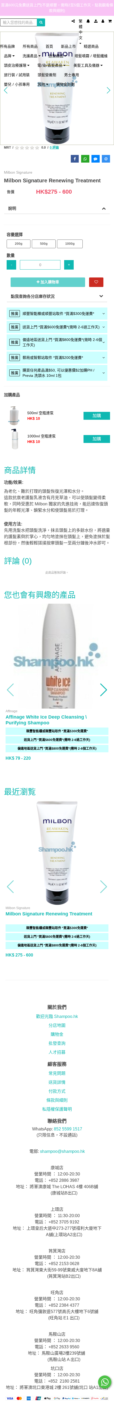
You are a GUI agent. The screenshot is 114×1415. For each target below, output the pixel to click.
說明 (12, 208)
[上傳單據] (96, 21)
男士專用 (71, 74)
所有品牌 (7, 46)
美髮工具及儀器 (86, 65)
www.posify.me (57, 1409)
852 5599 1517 (68, 1129)
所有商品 (30, 46)
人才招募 (57, 1052)
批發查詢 (57, 1043)
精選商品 (91, 46)
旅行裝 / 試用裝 (17, 74)
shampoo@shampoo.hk (62, 1151)
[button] (10, 689)
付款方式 (57, 1091)
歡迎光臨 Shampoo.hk (57, 1016)
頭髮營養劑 (47, 74)
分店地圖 (57, 1025)
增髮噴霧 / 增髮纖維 (91, 55)
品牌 (8, 55)
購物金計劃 (65, 84)
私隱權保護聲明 (57, 1109)
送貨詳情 (57, 1082)
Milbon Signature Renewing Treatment (49, 913)
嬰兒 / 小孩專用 (17, 84)
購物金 (57, 1034)
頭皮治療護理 (15, 65)
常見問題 (57, 1073)
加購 (97, 415)
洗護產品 (30, 55)
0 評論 (54, 147)
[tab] (57, 314)
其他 (42, 84)
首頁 (49, 46)
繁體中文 (80, 29)
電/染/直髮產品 (50, 65)
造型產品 (56, 55)
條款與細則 (57, 1100)
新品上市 (68, 46)
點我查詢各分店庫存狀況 (33, 296)
